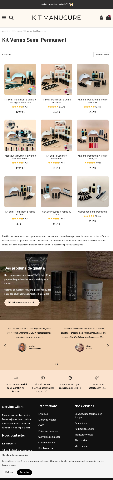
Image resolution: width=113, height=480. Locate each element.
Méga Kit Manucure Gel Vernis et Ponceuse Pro (20, 157)
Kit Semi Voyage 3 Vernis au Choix (56, 213)
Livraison (43, 414)
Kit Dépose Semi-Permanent (92, 211)
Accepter (24, 472)
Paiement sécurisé (48, 431)
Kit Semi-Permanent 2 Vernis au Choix (20, 213)
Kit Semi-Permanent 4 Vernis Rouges (93, 157)
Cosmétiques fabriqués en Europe (88, 416)
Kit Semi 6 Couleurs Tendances (56, 157)
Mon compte (81, 446)
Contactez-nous (46, 442)
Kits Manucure (45, 448)
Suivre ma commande (49, 436)
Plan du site (81, 440)
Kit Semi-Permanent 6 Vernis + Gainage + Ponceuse (20, 101)
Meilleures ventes (84, 434)
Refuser (9, 472)
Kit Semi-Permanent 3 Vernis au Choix (93, 101)
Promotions (81, 423)
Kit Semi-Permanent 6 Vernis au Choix (56, 101)
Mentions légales (47, 419)
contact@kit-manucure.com (19, 450)
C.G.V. (41, 425)
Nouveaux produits (84, 429)
